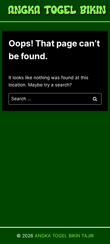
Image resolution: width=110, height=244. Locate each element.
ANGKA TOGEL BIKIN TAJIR (64, 235)
